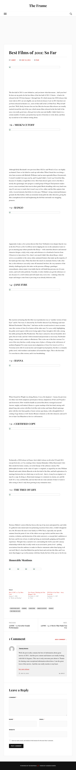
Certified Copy (15, 608)
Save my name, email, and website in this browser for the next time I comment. (32, 740)
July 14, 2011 (26, 60)
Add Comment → (61, 639)
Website (12, 729)
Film (37, 60)
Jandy (13, 60)
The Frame (38, 5)
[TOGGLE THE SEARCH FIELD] (70, 13)
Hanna (24, 608)
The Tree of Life (15, 611)
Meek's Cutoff (42, 608)
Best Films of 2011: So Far (32, 52)
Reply (63, 673)
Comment (13, 697)
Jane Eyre (32, 608)
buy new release (24, 669)
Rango (51, 608)
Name (11, 719)
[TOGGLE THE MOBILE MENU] (5, 13)
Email (42, 719)
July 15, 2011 (25, 673)
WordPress (33, 765)
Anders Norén (51, 765)
